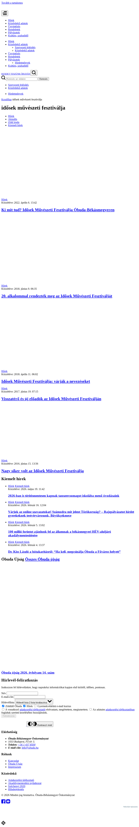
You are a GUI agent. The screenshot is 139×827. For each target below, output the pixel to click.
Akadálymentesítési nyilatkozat (24, 783)
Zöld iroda (13, 122)
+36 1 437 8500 (26, 744)
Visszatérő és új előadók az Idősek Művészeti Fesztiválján (51, 399)
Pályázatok (14, 32)
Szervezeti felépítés (25, 47)
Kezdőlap (6, 99)
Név (3, 693)
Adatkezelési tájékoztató (21, 780)
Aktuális (12, 119)
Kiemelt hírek (15, 125)
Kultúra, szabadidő (18, 35)
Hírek (11, 20)
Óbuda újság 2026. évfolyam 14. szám (27, 672)
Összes (42, 559)
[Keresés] (34, 73)
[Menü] (4, 13)
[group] (69, 706)
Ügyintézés (14, 26)
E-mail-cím (7, 696)
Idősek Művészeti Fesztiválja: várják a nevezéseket (45, 381)
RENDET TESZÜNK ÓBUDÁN (16, 74)
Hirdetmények (22, 62)
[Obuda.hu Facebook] (3, 802)
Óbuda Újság (15, 763)
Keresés (43, 79)
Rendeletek (14, 29)
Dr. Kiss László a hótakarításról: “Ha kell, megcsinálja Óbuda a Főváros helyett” (64, 551)
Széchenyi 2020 (16, 786)
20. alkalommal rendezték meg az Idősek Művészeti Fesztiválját (56, 296)
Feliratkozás (9, 716)
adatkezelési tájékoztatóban (120, 709)
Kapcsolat (13, 760)
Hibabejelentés (16, 789)
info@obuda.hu (30, 747)
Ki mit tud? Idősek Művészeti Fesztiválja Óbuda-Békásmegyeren (57, 210)
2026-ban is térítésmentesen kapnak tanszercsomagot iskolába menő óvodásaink (63, 495)
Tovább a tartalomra (12, 2)
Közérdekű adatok (18, 23)
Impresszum (14, 766)
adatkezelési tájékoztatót (32, 709)
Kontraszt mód (44, 725)
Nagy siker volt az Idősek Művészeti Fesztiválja (42, 471)
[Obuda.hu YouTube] (8, 802)
